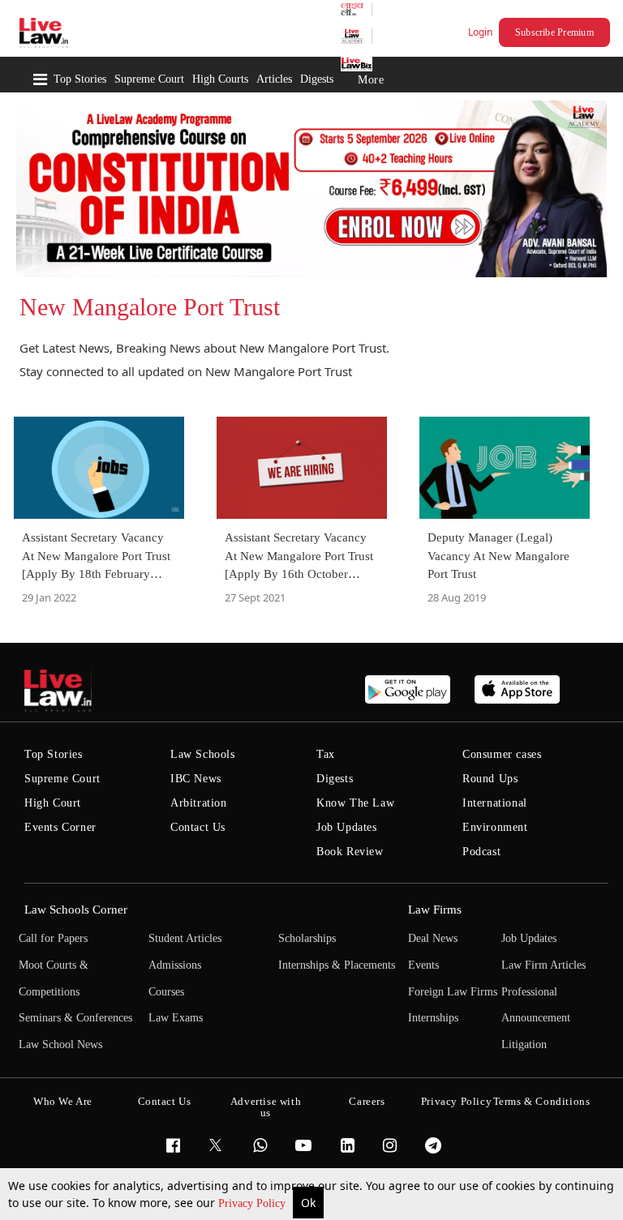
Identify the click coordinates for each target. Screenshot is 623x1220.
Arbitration (198, 803)
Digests (316, 79)
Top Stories (80, 79)
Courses (166, 992)
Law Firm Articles (543, 965)
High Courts (220, 79)
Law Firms (435, 909)
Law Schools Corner (75, 909)
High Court (52, 803)
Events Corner (60, 827)
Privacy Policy (253, 1203)
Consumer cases (501, 754)
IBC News (195, 779)
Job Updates (346, 827)
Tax (325, 754)
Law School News (60, 1044)
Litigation (524, 1044)
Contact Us (198, 827)
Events (423, 965)
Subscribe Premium (554, 32)
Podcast (481, 851)
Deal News (433, 938)
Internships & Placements (336, 965)
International (494, 803)
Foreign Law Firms (452, 992)
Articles (274, 79)
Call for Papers (53, 938)
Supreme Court (149, 79)
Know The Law (355, 803)
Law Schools (202, 754)
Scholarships (307, 938)
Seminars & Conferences (75, 1018)
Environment (495, 827)
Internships (433, 1018)
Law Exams (175, 1018)
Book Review (350, 851)
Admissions (174, 965)
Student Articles (184, 938)
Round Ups (490, 779)
